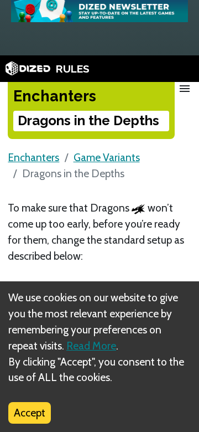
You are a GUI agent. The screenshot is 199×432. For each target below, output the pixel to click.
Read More (91, 345)
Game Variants (107, 157)
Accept (29, 412)
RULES (73, 69)
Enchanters (33, 157)
